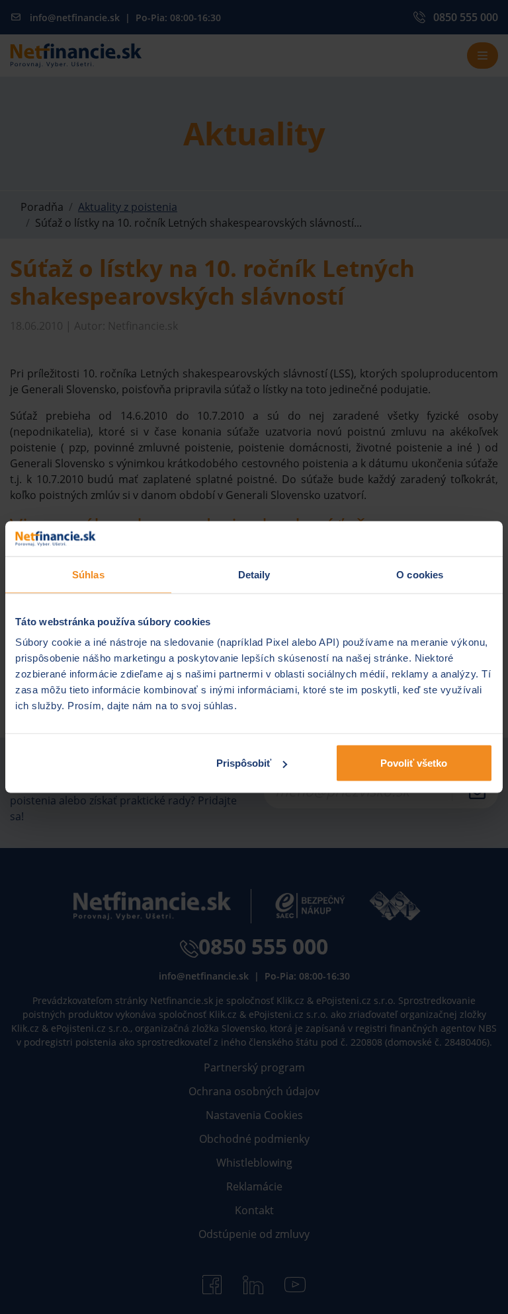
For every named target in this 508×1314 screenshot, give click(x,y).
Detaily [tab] (254, 574)
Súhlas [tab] (88, 574)
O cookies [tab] (419, 574)
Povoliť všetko (413, 763)
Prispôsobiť (243, 763)
